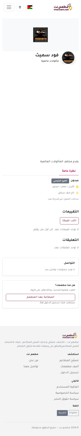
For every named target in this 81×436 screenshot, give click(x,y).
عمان (63, 186)
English (73, 413)
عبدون (55, 186)
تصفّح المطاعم (69, 360)
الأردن (71, 186)
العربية (62, 413)
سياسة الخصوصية (67, 393)
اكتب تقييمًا (69, 220)
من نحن (33, 360)
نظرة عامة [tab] (69, 171)
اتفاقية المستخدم (68, 387)
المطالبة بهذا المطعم (40, 297)
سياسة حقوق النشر (66, 399)
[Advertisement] (40, 114)
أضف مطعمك (69, 366)
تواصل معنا (31, 366)
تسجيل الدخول (69, 372)
